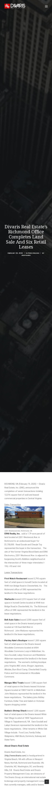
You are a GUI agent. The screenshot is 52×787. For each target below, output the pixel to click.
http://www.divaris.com (15, 755)
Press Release (33, 253)
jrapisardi (26, 255)
